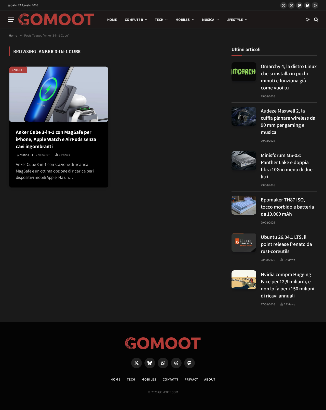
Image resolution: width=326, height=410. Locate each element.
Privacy (191, 379)
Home (112, 19)
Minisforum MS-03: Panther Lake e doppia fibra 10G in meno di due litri (287, 166)
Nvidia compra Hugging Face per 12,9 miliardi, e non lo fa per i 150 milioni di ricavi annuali (287, 285)
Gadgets (18, 70)
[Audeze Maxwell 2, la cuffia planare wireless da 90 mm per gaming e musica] (244, 116)
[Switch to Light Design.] (308, 20)
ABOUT (209, 379)
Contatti (170, 379)
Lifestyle (234, 19)
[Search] (315, 19)
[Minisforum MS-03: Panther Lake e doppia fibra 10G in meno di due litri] (244, 160)
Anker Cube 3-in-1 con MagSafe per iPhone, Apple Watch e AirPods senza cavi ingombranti (56, 139)
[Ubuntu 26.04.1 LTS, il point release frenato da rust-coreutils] (244, 242)
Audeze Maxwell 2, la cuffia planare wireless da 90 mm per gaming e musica (288, 121)
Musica (208, 19)
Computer (134, 19)
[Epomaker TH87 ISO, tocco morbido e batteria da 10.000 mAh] (244, 205)
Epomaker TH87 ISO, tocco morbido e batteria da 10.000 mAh (287, 206)
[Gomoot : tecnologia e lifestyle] (56, 19)
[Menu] (11, 19)
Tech (159, 19)
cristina (24, 155)
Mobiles (182, 19)
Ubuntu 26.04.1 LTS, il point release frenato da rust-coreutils (286, 244)
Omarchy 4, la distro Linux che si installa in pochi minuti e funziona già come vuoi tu (289, 77)
